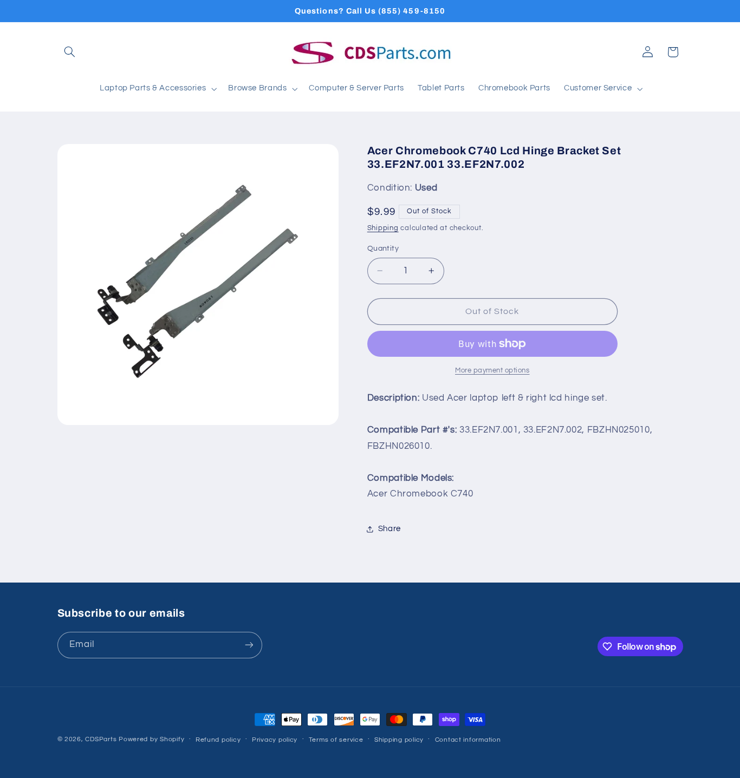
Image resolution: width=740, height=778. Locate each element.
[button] (69, 52)
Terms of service (336, 740)
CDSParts (100, 739)
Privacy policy (274, 740)
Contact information (468, 740)
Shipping (383, 228)
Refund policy (218, 740)
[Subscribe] (248, 645)
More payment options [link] (492, 370)
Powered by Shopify (151, 739)
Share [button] (389, 529)
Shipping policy (399, 740)
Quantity (383, 248)
